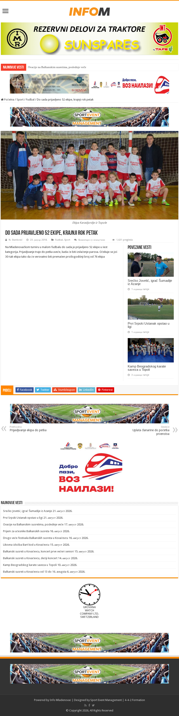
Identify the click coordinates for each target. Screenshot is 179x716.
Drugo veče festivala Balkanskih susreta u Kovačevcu (35, 538)
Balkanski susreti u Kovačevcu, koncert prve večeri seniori (38, 551)
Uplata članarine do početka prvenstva (151, 431)
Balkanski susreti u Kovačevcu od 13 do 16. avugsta (34, 571)
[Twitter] (93, 705)
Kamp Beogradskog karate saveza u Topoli (147, 367)
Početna (8, 99)
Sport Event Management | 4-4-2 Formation (117, 700)
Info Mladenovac (60, 700)
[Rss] (85, 705)
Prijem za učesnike (39, 67)
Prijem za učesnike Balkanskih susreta (26, 531)
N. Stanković (15, 239)
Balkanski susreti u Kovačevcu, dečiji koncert (30, 558)
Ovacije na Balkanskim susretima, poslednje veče (33, 524)
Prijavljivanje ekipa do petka (28, 429)
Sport (20, 99)
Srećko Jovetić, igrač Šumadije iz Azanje (150, 282)
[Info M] (89, 10)
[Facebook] (89, 705)
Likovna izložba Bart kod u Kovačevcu (26, 544)
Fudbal (30, 99)
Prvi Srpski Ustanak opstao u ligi (148, 325)
